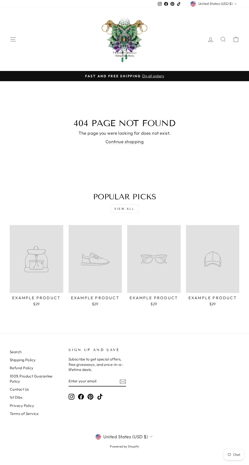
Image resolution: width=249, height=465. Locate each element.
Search (16, 352)
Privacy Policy (22, 405)
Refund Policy (22, 368)
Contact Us (19, 389)
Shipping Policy (23, 360)
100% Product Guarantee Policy (31, 379)
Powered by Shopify (124, 446)
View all (124, 209)
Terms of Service (24, 413)
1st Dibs (16, 397)
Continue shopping (125, 141)
